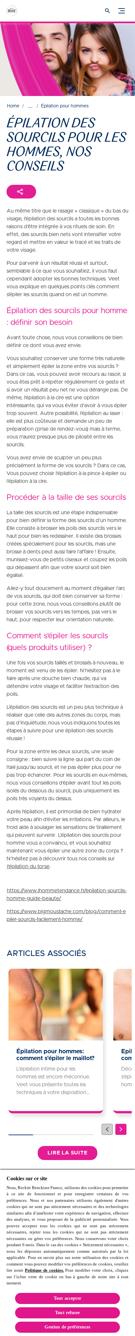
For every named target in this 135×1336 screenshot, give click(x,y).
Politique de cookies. (44, 1270)
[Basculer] (121, 11)
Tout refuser (67, 1312)
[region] (67, 1252)
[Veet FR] (18, 11)
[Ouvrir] (107, 11)
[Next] (120, 1129)
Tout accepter (67, 1298)
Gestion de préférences (67, 1327)
